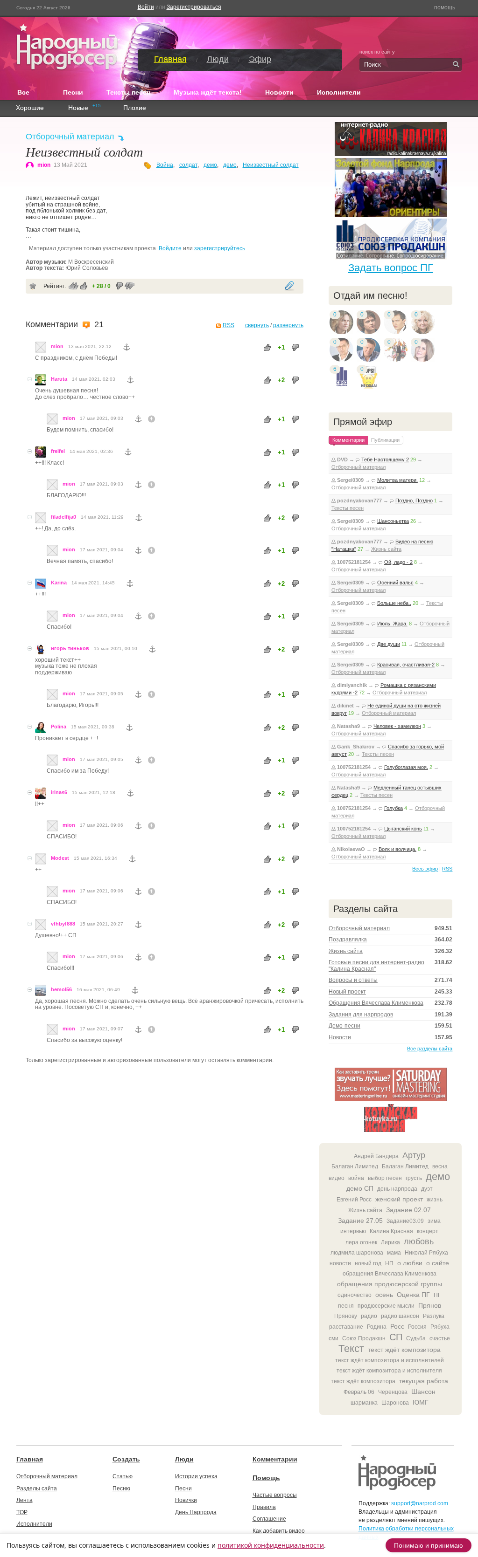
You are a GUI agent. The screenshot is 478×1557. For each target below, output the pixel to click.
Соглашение (269, 1519)
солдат (188, 165)
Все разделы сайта (429, 1048)
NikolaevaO (351, 849)
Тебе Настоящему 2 (385, 459)
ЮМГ (421, 1402)
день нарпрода (397, 1189)
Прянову (345, 1316)
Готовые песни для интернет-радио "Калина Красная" (376, 965)
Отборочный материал (70, 136)
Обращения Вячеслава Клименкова (376, 1003)
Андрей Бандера (376, 1156)
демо (210, 165)
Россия (417, 1327)
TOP (22, 1512)
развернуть (288, 325)
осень (384, 1294)
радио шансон (400, 1316)
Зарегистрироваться (194, 7)
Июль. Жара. (392, 623)
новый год (368, 1263)
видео (336, 1178)
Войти (146, 7)
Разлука (433, 1316)
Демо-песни (344, 1025)
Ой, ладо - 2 (398, 562)
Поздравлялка (348, 939)
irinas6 (59, 792)
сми (333, 1338)
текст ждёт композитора (404, 1349)
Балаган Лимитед (354, 1166)
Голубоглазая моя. (406, 767)
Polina (58, 726)
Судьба (416, 1338)
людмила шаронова (356, 1252)
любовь (419, 1241)
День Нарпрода (196, 1512)
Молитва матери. (397, 480)
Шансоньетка (393, 521)
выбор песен (385, 1178)
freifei (58, 451)
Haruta (59, 379)
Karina (59, 582)
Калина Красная (391, 1231)
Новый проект (347, 991)
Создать (126, 1459)
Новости (279, 92)
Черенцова (393, 1392)
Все (28, 91)
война (356, 1178)
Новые (78, 108)
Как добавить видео (279, 1531)
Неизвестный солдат (271, 165)
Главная (170, 59)
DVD (342, 459)
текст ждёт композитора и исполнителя (389, 1370)
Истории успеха (196, 1476)
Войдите (170, 248)
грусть (414, 1178)
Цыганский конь (403, 828)
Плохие (134, 108)
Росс (397, 1326)
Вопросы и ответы (353, 980)
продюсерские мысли (386, 1306)
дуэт (427, 1189)
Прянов (429, 1305)
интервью (353, 1231)
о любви (409, 1263)
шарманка (364, 1402)
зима (434, 1221)
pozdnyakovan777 (359, 500)
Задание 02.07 (408, 1210)
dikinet (345, 705)
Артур (413, 1155)
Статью (122, 1476)
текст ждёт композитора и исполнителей (389, 1360)
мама (394, 1252)
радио (369, 1316)
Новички (186, 1500)
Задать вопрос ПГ (390, 268)
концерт (427, 1231)
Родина (377, 1327)
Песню (121, 1488)
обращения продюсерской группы (389, 1284)
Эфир (260, 59)
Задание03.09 (405, 1221)
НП (389, 1263)
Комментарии (275, 1459)
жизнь (435, 1199)
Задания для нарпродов (361, 1014)
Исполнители (339, 92)
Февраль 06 (359, 1392)
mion (43, 165)
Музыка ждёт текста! (208, 92)
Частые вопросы (275, 1495)
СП (395, 1337)
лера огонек (361, 1242)
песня (346, 1306)
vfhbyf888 (63, 923)
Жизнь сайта (386, 549)
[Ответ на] (152, 419)
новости (340, 1263)
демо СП (359, 1188)
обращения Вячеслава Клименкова (389, 1273)
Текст (351, 1348)
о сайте (437, 1263)
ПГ (437, 1295)
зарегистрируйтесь (219, 248)
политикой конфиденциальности (271, 1545)
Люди (218, 59)
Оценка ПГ (413, 1294)
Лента (24, 1500)
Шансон (423, 1391)
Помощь (266, 1478)
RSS (228, 325)
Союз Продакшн (364, 1338)
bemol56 (61, 989)
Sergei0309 (350, 480)
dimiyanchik (352, 685)
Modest (60, 858)
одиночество (354, 1295)
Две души (388, 644)
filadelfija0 (63, 517)
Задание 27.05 (360, 1220)
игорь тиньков (70, 648)
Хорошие (30, 108)
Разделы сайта (36, 1488)
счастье (439, 1338)
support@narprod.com (419, 1503)
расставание (346, 1327)
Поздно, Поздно (414, 500)
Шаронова (395, 1402)
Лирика (390, 1242)
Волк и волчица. (397, 849)
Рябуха (440, 1327)
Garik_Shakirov (355, 746)
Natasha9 (348, 726)
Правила (264, 1507)
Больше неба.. (394, 603)
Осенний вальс (395, 582)
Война (164, 165)
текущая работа (423, 1381)
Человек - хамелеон (397, 726)
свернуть (257, 325)
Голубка (393, 808)
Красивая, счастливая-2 (406, 664)
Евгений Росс (354, 1199)
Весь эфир (425, 868)
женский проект (399, 1199)
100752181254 (354, 562)
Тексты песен (128, 92)
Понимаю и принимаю (428, 1545)
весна (440, 1166)
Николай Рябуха (426, 1252)
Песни (73, 92)
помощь (444, 7)
